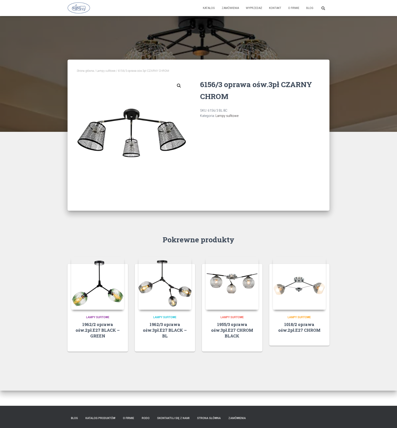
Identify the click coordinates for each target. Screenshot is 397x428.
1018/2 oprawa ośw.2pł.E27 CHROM (299, 327)
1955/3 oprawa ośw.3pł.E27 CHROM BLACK (232, 330)
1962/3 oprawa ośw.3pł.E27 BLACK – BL (165, 330)
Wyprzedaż (254, 8)
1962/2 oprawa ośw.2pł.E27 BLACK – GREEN (98, 330)
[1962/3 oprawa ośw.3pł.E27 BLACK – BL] (165, 283)
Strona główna (85, 70)
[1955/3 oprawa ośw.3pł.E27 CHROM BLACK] (232, 283)
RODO (146, 418)
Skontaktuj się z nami (173, 418)
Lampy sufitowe (105, 70)
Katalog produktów (100, 418)
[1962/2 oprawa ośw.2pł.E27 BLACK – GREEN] (97, 283)
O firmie (293, 8)
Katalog (209, 8)
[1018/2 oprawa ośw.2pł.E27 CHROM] (299, 283)
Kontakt (275, 8)
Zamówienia (230, 8)
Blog (309, 8)
